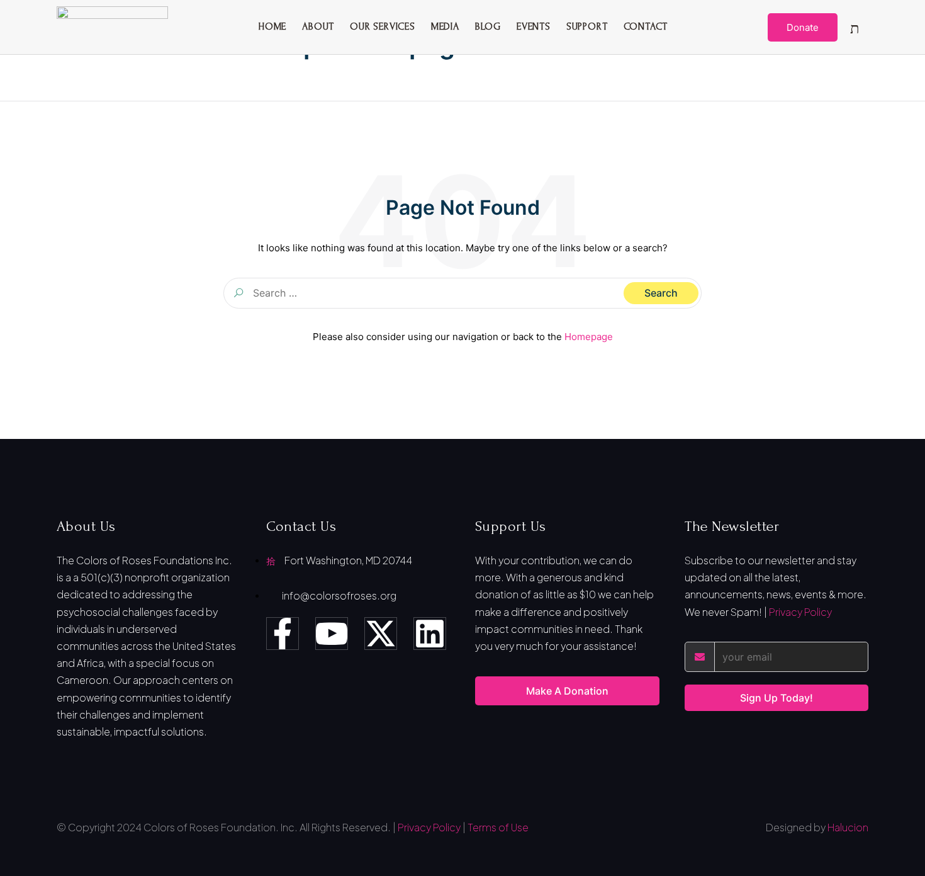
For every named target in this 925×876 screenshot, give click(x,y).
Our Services (382, 26)
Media (445, 26)
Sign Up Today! (776, 697)
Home (272, 26)
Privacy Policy (800, 611)
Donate (803, 27)
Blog (488, 26)
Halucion (847, 827)
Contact (646, 26)
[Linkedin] (429, 633)
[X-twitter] (380, 633)
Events (534, 26)
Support (587, 26)
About (318, 26)
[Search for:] (462, 293)
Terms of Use (498, 827)
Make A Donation (567, 691)
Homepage (588, 337)
